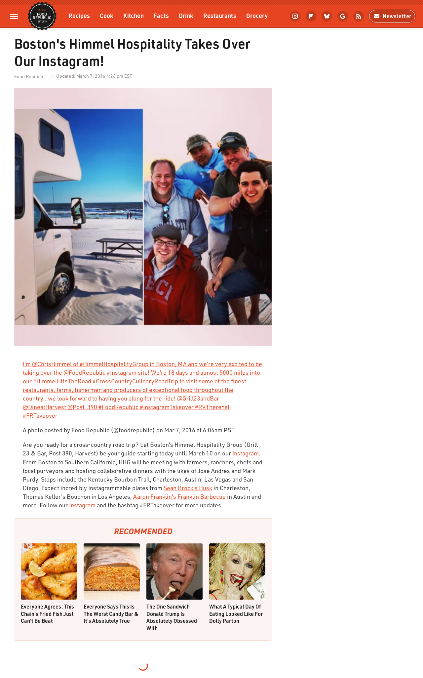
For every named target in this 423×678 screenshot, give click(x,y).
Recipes (79, 15)
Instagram (245, 453)
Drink (186, 15)
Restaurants (219, 15)
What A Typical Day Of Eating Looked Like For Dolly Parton (236, 613)
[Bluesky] (327, 16)
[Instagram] (295, 16)
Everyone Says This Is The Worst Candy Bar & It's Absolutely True (111, 613)
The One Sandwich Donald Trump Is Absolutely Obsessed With (171, 617)
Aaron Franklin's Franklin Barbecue (179, 496)
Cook (106, 15)
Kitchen (133, 15)
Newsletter (397, 16)
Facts (161, 15)
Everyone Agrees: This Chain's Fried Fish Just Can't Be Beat (47, 613)
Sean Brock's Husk (188, 487)
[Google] (342, 16)
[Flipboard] (311, 16)
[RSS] (358, 16)
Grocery (257, 15)
